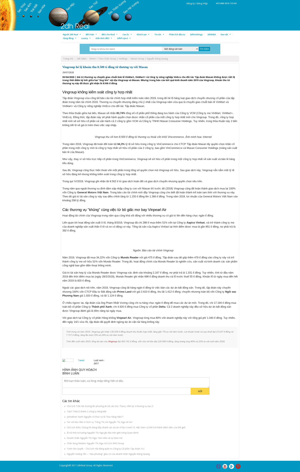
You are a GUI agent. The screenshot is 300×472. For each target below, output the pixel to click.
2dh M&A (81, 58)
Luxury (84, 38)
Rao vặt (224, 34)
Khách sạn (142, 34)
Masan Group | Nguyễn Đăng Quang (149, 58)
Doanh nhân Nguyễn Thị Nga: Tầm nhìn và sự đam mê (94, 437)
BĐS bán (90, 34)
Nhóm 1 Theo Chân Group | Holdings (108, 58)
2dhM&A (211, 34)
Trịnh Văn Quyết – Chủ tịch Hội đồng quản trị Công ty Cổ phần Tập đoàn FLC (106, 448)
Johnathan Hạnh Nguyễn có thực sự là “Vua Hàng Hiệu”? (95, 416)
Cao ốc (125, 34)
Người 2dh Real (70, 34)
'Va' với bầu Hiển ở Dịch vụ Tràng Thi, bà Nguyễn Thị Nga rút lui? (99, 422)
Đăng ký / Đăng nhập (197, 3)
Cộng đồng (68, 38)
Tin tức (157, 34)
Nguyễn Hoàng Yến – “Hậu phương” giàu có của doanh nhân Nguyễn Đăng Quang (108, 453)
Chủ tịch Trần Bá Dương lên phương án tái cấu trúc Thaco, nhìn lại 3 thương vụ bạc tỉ (110, 406)
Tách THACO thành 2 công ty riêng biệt (86, 411)
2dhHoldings (196, 34)
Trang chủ (68, 58)
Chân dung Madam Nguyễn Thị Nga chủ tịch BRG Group (95, 443)
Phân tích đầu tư (177, 34)
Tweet (81, 360)
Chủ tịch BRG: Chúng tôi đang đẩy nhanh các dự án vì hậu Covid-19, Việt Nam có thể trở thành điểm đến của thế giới (126, 427)
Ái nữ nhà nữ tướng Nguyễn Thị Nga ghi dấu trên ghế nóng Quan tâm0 (102, 432)
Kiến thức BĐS (102, 38)
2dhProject (122, 38)
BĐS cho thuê (108, 34)
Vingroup (112, 341)
